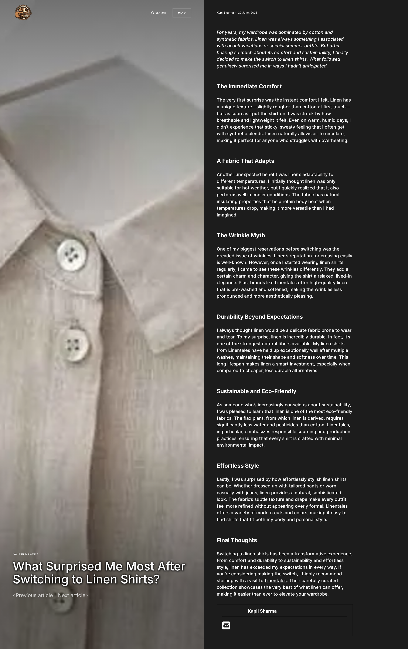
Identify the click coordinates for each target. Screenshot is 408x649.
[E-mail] (226, 627)
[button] (158, 12)
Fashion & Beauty (26, 554)
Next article (71, 595)
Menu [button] (182, 12)
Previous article (34, 595)
